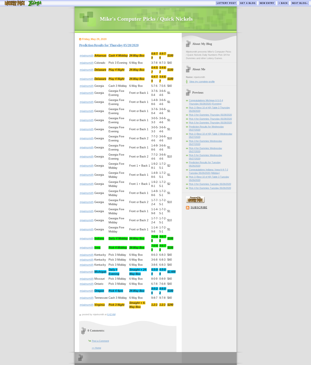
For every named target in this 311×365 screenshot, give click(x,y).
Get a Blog (248, 3)
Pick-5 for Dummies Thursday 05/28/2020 (210, 122)
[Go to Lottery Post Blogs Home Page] (23, 5)
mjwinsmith (87, 55)
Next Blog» (300, 3)
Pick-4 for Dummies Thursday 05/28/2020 (210, 119)
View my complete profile (202, 81)
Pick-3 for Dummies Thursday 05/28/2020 (210, 114)
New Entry (267, 3)
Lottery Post (226, 3)
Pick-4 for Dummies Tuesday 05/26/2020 (210, 188)
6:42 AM (111, 314)
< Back (283, 3)
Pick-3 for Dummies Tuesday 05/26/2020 (210, 184)
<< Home (96, 348)
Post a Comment (100, 341)
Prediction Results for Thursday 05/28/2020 (109, 45)
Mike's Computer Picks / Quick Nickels (146, 19)
